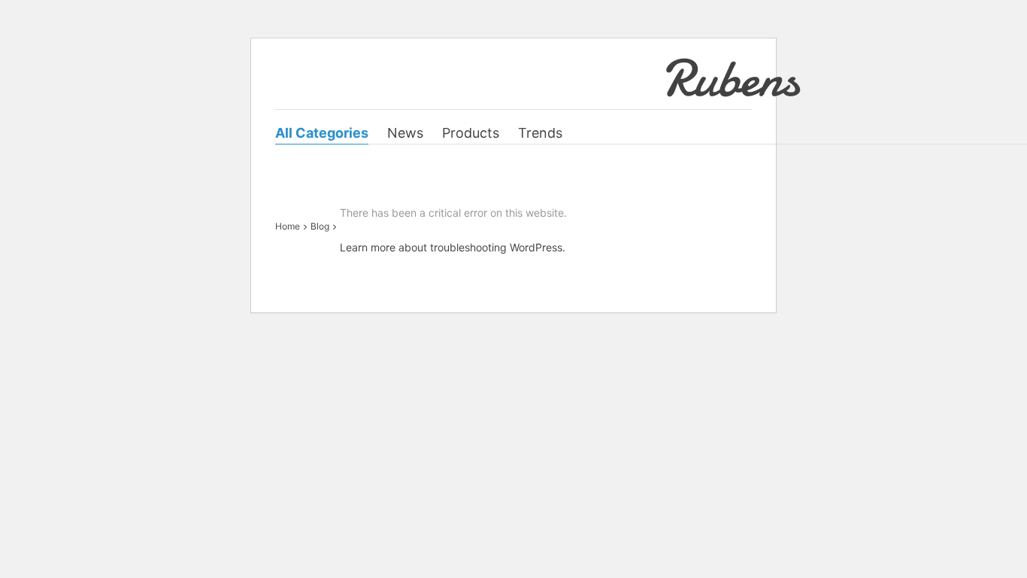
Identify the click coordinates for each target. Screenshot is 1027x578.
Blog (320, 226)
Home (287, 226)
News (405, 133)
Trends (540, 133)
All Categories (321, 133)
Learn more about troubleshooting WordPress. (452, 247)
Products (470, 133)
